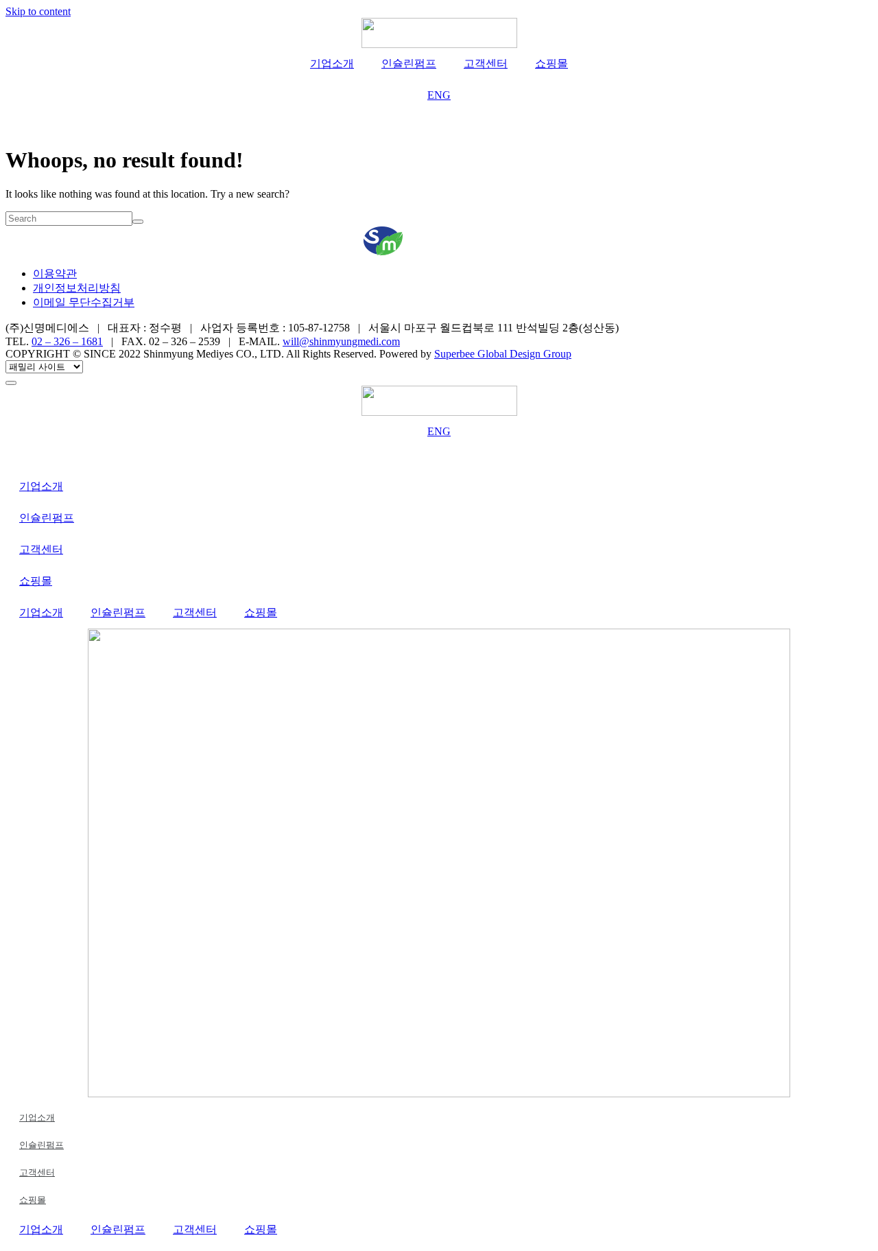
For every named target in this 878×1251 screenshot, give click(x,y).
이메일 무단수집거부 (83, 302)
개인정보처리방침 (77, 288)
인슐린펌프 (408, 63)
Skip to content (38, 11)
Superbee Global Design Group (502, 354)
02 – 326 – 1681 (67, 341)
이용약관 (55, 273)
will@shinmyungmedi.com (341, 341)
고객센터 (486, 63)
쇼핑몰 (551, 63)
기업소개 (332, 63)
